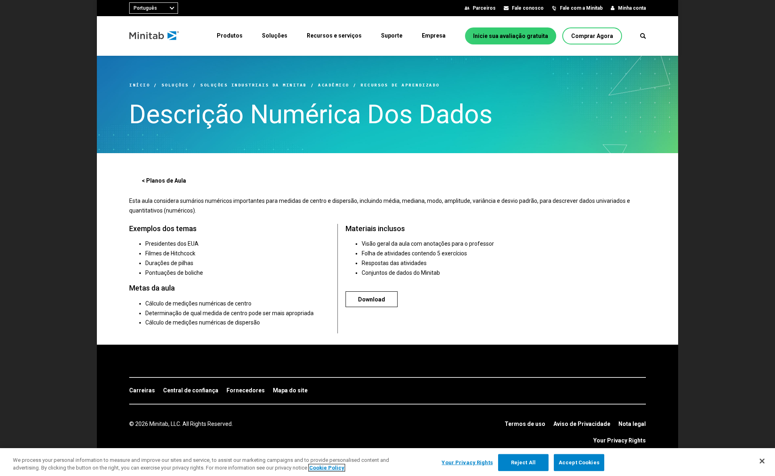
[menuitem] (230, 35)
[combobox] (153, 8)
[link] (142, 391)
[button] (643, 36)
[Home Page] (154, 36)
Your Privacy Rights (619, 440)
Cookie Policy (326, 468)
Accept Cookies (579, 462)
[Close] (762, 461)
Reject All (523, 462)
